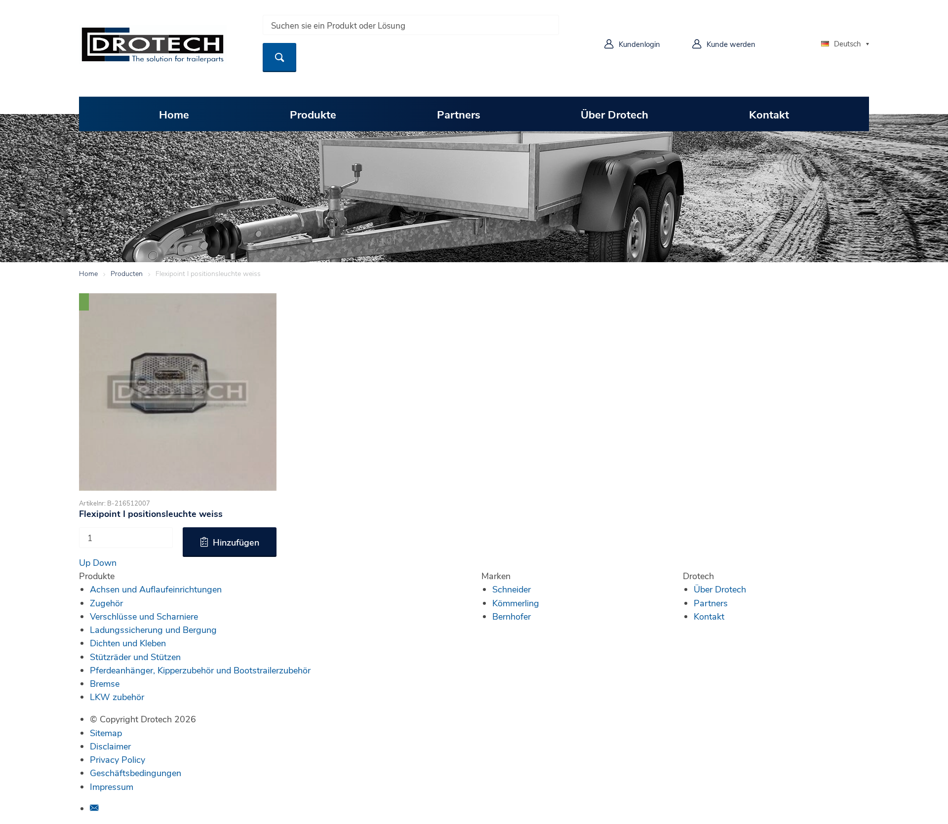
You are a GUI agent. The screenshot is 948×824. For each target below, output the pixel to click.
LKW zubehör (117, 697)
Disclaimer (110, 746)
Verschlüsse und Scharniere (144, 616)
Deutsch (847, 43)
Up (84, 562)
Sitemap (106, 733)
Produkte (313, 114)
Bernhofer (511, 616)
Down (105, 562)
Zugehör (106, 603)
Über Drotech (614, 114)
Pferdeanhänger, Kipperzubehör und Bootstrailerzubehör (200, 670)
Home (174, 114)
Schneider (511, 589)
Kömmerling (515, 603)
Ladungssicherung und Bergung (153, 629)
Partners (458, 114)
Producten (127, 273)
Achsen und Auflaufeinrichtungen (156, 589)
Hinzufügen (236, 542)
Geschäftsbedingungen (135, 773)
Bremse (104, 683)
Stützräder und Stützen (135, 657)
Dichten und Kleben (128, 643)
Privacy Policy (117, 759)
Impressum (111, 786)
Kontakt (769, 114)
